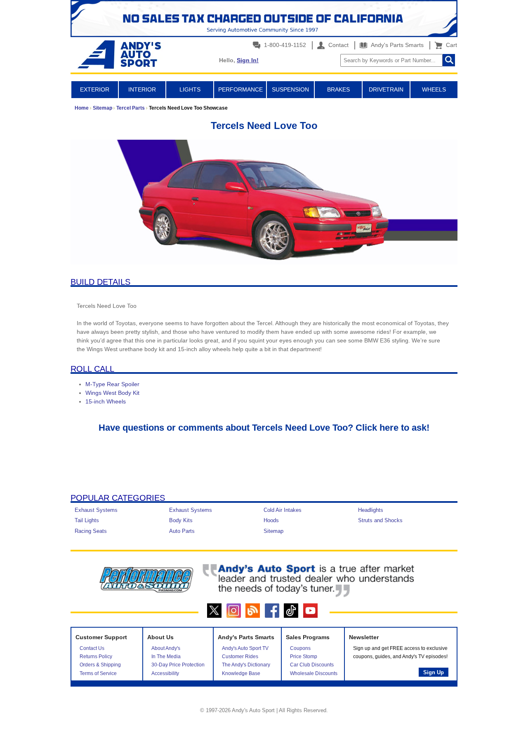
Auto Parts (182, 531)
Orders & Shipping (100, 665)
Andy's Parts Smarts (396, 45)
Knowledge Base (241, 673)
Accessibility (165, 673)
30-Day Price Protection (178, 665)
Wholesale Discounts (313, 673)
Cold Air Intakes (283, 510)
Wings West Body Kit (112, 392)
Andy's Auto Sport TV (245, 648)
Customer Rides (240, 656)
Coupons (300, 648)
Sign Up (433, 672)
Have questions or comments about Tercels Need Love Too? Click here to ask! (264, 427)
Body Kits (181, 520)
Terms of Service (98, 673)
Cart (450, 45)
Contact (337, 45)
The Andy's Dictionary (246, 665)
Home (82, 108)
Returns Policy (96, 656)
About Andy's (165, 648)
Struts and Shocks (380, 520)
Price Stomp (303, 656)
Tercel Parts (130, 108)
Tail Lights (87, 520)
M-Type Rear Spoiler (112, 384)
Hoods (271, 520)
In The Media (166, 656)
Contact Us (92, 648)
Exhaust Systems (96, 510)
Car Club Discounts (312, 665)
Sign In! (248, 60)
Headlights (370, 510)
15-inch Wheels (105, 401)
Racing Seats (91, 531)
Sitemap (102, 108)
